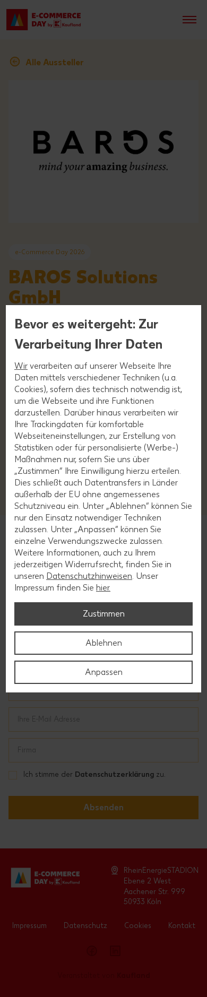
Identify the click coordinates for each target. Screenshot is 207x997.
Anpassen (104, 672)
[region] (103, 498)
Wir (21, 366)
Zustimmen (104, 614)
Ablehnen (103, 643)
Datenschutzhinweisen (89, 576)
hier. (103, 588)
